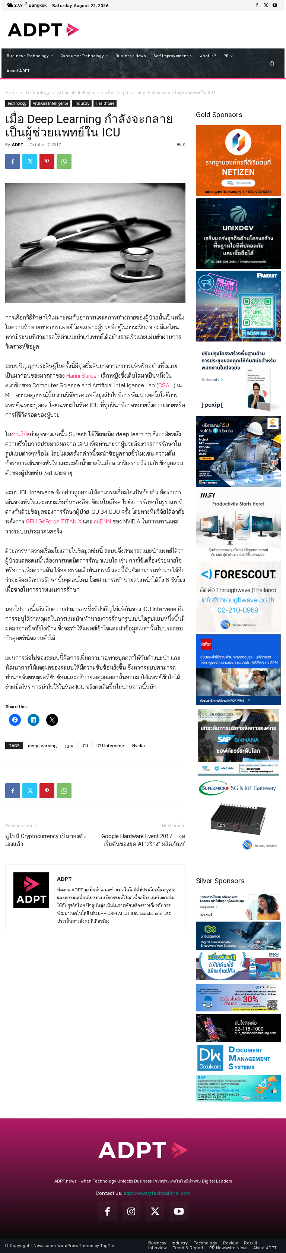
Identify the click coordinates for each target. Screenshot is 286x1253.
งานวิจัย (20, 434)
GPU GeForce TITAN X (54, 521)
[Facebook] (256, 5)
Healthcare (105, 103)
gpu (69, 745)
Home (11, 92)
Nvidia (138, 745)
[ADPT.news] (43, 29)
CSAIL (166, 385)
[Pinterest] (46, 161)
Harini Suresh (82, 375)
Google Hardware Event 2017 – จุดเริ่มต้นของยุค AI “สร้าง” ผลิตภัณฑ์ (143, 840)
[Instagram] (131, 1211)
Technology (37, 92)
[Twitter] (265, 5)
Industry (81, 103)
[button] (272, 63)
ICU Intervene (110, 745)
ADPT (17, 144)
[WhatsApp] (64, 161)
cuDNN (102, 521)
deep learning (42, 745)
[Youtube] (274, 5)
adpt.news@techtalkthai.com (156, 1193)
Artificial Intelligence (78, 92)
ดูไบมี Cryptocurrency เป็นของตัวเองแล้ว (45, 840)
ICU (85, 745)
